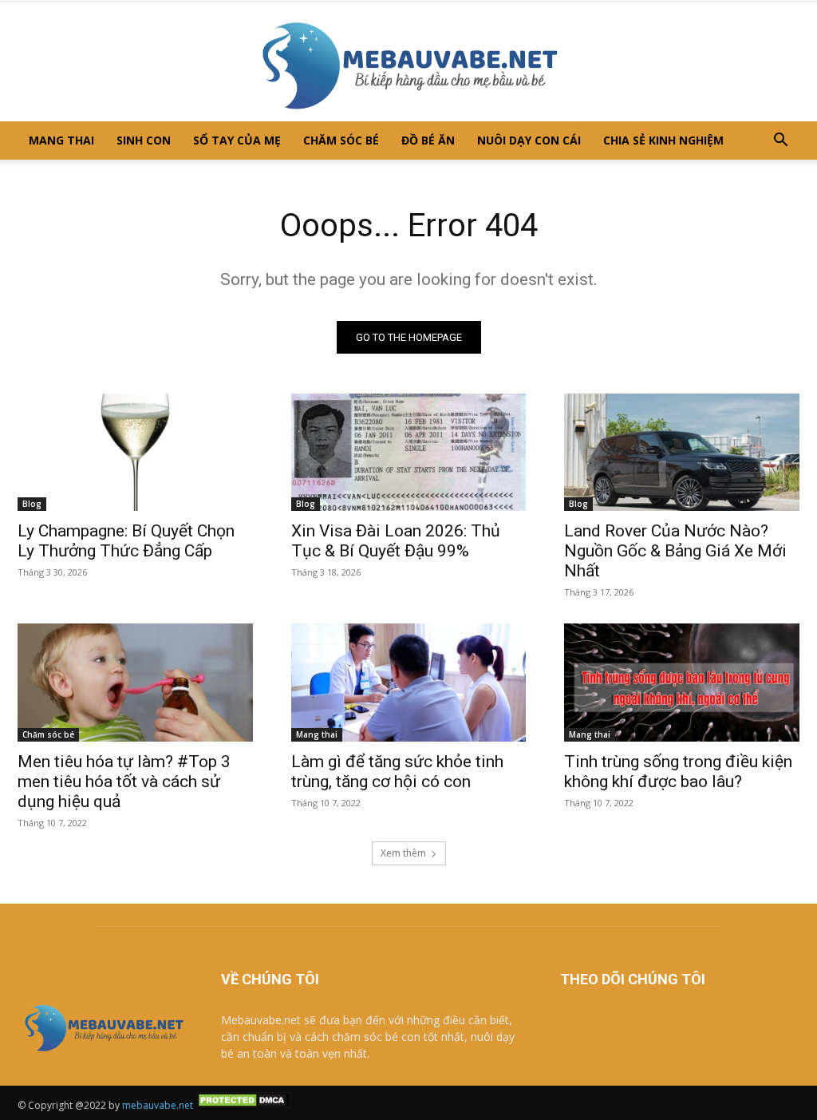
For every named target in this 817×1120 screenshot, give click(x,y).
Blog (31, 503)
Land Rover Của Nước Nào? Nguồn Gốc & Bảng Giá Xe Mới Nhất (675, 550)
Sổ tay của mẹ (237, 140)
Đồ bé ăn (428, 140)
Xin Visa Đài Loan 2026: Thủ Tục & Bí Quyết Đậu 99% (395, 540)
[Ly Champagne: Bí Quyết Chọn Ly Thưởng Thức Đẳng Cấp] (135, 452)
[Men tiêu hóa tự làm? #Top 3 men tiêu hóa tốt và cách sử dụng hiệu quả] (135, 682)
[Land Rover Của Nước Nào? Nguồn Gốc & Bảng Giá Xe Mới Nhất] (681, 452)
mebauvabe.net (157, 1105)
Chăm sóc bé (341, 140)
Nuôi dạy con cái (529, 140)
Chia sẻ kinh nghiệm (663, 140)
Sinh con (143, 140)
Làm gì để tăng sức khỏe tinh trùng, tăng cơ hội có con (397, 771)
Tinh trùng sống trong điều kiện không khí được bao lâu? (678, 771)
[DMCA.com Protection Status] (243, 1105)
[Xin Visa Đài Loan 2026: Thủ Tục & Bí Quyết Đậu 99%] (409, 452)
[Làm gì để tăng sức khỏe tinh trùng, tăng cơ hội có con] (409, 682)
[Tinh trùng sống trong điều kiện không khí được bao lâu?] (681, 682)
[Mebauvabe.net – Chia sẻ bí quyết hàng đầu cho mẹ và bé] (408, 61)
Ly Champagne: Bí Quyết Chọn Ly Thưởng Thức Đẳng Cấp (126, 540)
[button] (780, 141)
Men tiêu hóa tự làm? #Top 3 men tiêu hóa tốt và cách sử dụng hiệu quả (124, 781)
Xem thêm (403, 853)
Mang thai (61, 140)
